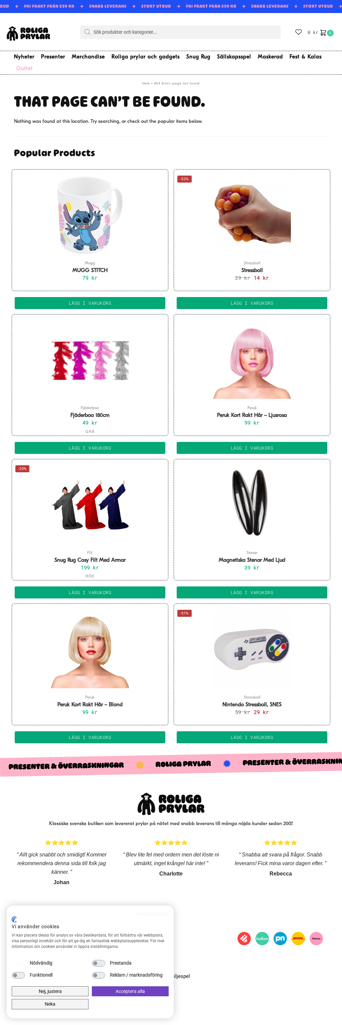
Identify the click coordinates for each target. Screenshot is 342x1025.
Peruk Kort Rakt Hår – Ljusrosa (252, 415)
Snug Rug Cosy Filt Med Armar (90, 560)
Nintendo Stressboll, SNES (252, 705)
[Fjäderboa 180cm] (90, 360)
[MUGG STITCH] (90, 215)
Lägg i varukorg (90, 448)
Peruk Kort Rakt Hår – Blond (90, 705)
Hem (146, 83)
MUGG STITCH (90, 270)
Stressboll (252, 270)
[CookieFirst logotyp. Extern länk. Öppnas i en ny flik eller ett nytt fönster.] (14, 920)
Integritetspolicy (152, 914)
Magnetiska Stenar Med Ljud (252, 560)
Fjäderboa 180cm (90, 415)
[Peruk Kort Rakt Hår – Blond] (90, 649)
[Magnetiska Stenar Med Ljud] (252, 505)
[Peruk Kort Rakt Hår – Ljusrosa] (252, 360)
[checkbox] (18, 963)
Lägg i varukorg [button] (90, 303)
